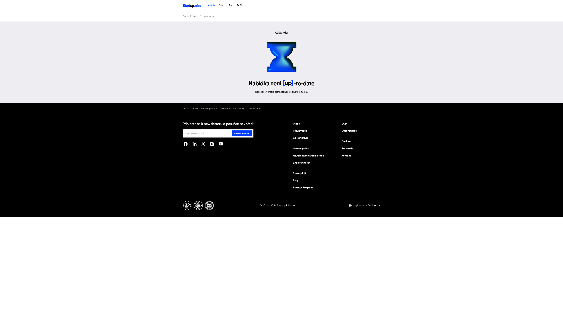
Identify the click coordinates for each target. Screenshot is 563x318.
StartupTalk (299, 173)
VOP (344, 123)
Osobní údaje (349, 130)
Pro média (347, 148)
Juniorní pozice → (190, 108)
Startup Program (303, 187)
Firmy (221, 5)
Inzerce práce (301, 148)
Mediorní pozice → (209, 108)
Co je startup (300, 137)
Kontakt (346, 155)
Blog (295, 180)
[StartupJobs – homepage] (192, 5)
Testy (231, 5)
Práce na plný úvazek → (250, 108)
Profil (239, 5)
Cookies (346, 141)
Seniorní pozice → (228, 108)
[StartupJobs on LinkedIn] (194, 144)
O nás (296, 123)
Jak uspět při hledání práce (308, 155)
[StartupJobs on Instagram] (212, 144)
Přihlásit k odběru (242, 133)
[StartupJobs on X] (203, 144)
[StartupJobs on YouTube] (221, 144)
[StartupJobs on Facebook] (186, 144)
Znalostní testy (301, 162)
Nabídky (211, 5)
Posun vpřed (300, 130)
